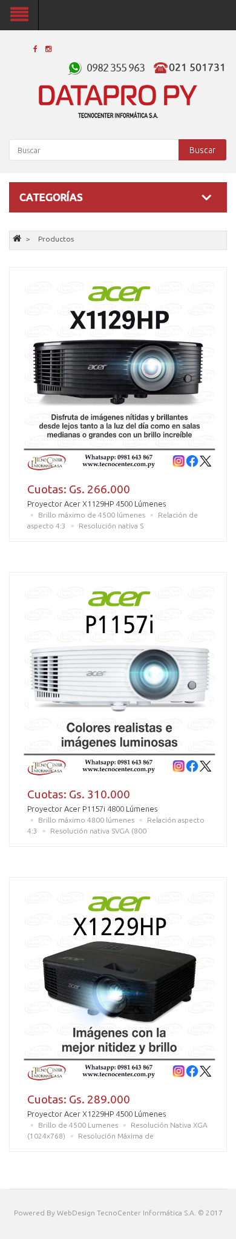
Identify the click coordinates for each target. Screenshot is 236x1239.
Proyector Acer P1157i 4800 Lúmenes (92, 808)
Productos (56, 239)
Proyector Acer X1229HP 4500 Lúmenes (96, 1113)
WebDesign (76, 1213)
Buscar (202, 150)
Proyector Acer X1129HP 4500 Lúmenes (96, 503)
